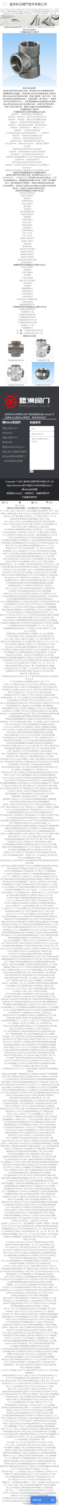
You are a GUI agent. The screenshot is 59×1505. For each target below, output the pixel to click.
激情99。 (45, 652)
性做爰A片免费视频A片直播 (43, 1047)
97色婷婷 (47, 692)
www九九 (26, 980)
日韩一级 (11, 751)
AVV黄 (31, 623)
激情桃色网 (52, 1191)
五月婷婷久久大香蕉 (10, 711)
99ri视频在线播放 (28, 826)
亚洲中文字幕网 (21, 788)
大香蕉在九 (30, 658)
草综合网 (4, 1082)
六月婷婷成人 (34, 1298)
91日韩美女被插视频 (11, 1341)
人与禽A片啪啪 (49, 1325)
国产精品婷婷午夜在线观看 (11, 1271)
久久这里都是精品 (19, 1301)
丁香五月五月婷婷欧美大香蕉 (42, 748)
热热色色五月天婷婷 (27, 828)
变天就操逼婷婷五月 (12, 1175)
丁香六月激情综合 (7, 1418)
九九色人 (29, 1471)
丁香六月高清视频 (22, 775)
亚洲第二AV (11, 1410)
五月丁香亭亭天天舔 (36, 690)
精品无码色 (48, 1181)
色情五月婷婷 (45, 1282)
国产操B (27, 722)
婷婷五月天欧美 (19, 999)
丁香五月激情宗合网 (42, 788)
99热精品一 (10, 1311)
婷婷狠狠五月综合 (23, 1378)
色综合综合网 (50, 1026)
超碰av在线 (30, 796)
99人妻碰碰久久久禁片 (10, 1162)
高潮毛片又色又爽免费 (11, 1359)
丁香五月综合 (33, 700)
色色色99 (36, 588)
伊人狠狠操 (51, 1455)
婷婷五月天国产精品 (38, 628)
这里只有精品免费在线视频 (38, 999)
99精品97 (51, 1031)
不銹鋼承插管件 (22, 178)
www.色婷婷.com (45, 1076)
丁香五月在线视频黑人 (48, 1434)
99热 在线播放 (41, 820)
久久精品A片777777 (9, 908)
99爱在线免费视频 (11, 1215)
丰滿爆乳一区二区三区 (15, 1285)
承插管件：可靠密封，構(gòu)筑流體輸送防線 (27, 119)
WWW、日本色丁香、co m (29, 855)
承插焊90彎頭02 (27, 254)
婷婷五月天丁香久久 (11, 594)
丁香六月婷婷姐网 (9, 855)
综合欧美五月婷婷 (12, 647)
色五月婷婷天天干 (9, 1141)
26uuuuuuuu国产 (27, 820)
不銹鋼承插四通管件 (27, 309)
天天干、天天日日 (28, 1119)
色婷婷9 (13, 519)
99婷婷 (42, 1189)
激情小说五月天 (47, 794)
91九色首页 (50, 668)
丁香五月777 (40, 834)
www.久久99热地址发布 (14, 684)
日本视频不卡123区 (46, 1309)
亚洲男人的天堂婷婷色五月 (42, 636)
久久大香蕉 (7, 535)
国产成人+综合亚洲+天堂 (31, 1279)
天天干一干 (50, 1463)
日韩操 (28, 954)
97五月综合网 (12, 612)
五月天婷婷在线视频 (45, 828)
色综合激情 (44, 1346)
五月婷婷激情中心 (29, 1130)
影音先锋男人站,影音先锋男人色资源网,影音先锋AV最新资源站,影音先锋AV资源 (29, 861)
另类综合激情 (50, 1127)
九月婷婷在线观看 (9, 1103)
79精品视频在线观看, (13, 748)
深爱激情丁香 (45, 1199)
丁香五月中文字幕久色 (36, 532)
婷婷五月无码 (11, 1095)
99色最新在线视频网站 (40, 716)
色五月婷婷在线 (10, 559)
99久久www (7, 730)
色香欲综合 (50, 903)
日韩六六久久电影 (38, 1085)
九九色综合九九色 (44, 1399)
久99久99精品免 (30, 1154)
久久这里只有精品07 (39, 1474)
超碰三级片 (19, 1325)
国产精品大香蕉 (8, 866)
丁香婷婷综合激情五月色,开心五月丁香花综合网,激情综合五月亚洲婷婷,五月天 (29, 677)
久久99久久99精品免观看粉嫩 (29, 1426)
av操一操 (18, 1327)
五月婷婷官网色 (47, 695)
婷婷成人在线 (40, 735)
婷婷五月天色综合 (49, 887)
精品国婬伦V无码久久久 (42, 612)
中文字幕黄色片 (47, 588)
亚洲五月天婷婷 (21, 623)
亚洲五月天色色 (32, 1218)
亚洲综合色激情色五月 (20, 1295)
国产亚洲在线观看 (17, 1335)
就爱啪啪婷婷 (39, 924)
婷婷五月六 (38, 594)
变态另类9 (53, 567)
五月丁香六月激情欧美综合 (25, 1229)
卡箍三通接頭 (27, 272)
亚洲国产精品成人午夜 (46, 1119)
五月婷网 (50, 1397)
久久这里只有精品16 (24, 1210)
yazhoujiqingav (50, 1036)
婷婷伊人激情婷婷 (30, 1173)
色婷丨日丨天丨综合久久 (11, 1429)
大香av (27, 1293)
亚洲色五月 (28, 1098)
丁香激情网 (21, 1074)
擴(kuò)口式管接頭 (27, 280)
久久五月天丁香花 (26, 1106)
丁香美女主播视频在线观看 (44, 727)
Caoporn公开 (10, 1343)
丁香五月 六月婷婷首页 (10, 956)
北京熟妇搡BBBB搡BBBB (45, 1079)
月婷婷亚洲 (7, 687)
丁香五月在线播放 (31, 1199)
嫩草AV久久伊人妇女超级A (22, 1495)
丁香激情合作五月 (26, 577)
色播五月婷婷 (51, 866)
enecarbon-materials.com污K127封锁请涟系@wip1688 (29, 1242)
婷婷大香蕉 (48, 1285)
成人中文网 (32, 1317)
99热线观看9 (52, 1162)
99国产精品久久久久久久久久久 (44, 641)
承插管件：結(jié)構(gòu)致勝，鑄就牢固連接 (27, 125)
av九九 (14, 1007)
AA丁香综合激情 (35, 1095)
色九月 (54, 543)
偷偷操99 (20, 658)
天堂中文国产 (26, 1162)
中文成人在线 (49, 559)
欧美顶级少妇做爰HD (10, 820)
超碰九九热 (27, 1004)
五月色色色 (20, 738)
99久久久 (20, 836)
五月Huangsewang (13, 1130)
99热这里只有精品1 (47, 1250)
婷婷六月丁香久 (6, 615)
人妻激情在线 (44, 1263)
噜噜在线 (30, 1042)
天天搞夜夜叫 (42, 650)
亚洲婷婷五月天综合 (44, 1490)
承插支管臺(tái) (27, 196)
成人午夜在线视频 (42, 1258)
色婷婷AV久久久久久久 (43, 810)
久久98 (52, 1474)
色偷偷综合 (29, 521)
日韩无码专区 (29, 1490)
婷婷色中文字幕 (27, 663)
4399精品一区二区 (9, 1036)
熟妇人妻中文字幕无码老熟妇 (15, 1298)
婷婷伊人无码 (41, 1365)
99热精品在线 (44, 1479)
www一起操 (48, 1386)
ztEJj (55, 1076)
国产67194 (34, 1461)
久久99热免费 (36, 570)
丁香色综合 (45, 1012)
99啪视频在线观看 (26, 1007)
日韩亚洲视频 (16, 1306)
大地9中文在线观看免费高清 (43, 775)
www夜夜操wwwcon (37, 1060)
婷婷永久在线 (20, 1159)
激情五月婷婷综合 (49, 855)
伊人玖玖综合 (52, 698)
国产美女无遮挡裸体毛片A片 (47, 1290)
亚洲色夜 (50, 735)
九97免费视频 (10, 1426)
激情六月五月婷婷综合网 (45, 1156)
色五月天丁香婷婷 (39, 1020)
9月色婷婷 (42, 991)
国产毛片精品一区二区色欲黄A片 (37, 1023)
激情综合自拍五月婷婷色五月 (17, 1052)
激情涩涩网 (49, 1052)
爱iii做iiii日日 (41, 1170)
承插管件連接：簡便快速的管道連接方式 (27, 141)
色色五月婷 (39, 1197)
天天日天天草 (39, 1234)
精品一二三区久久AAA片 (43, 890)
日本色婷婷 (29, 772)
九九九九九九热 (51, 943)
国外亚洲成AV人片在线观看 (12, 892)
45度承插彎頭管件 (27, 212)
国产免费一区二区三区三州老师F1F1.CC (24, 1442)
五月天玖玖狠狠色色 (48, 1383)
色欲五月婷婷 (35, 1226)
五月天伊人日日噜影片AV (13, 1250)
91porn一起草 (8, 983)
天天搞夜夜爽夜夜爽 (33, 1325)
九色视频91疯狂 (10, 1194)
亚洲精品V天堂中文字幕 (14, 695)
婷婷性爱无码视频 (9, 1178)
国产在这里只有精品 (28, 791)
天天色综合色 (47, 1322)
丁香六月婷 (31, 972)
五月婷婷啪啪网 (51, 826)
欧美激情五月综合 (29, 1002)
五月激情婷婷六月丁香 (31, 871)
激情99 (36, 1493)
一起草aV (18, 1183)
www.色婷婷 (35, 1012)
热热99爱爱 (39, 730)
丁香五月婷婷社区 (48, 687)
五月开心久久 (45, 1402)
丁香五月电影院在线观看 (29, 1367)
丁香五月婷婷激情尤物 (10, 1090)
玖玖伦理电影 (27, 681)
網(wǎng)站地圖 (29, 489)
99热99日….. (25, 1221)
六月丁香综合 (42, 1229)
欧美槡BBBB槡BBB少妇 (10, 783)
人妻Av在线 (22, 1450)
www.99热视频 (25, 1261)
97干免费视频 (51, 1074)
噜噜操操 (27, 1082)
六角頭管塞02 (27, 296)
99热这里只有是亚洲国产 (23, 975)
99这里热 (47, 1135)
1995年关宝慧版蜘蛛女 (36, 1093)
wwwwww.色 (45, 850)
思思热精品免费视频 (48, 983)
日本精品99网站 (19, 879)
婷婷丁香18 (51, 1391)
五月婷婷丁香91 (13, 1058)
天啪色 (10, 1434)
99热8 (31, 1258)
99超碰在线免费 (32, 1194)
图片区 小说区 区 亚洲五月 (14, 804)
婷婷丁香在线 (21, 978)
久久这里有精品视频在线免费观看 (14, 1349)
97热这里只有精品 (8, 924)
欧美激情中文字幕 (51, 1109)
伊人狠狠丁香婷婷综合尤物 (15, 996)
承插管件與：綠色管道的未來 (27, 159)
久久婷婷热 (50, 1303)
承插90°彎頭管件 (27, 238)
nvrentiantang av (51, 1482)
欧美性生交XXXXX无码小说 (11, 1109)
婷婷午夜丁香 (25, 674)
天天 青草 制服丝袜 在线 (14, 1031)
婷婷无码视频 (7, 1183)
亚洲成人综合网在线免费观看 (30, 1036)
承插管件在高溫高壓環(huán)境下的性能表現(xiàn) (27, 157)
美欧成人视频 (47, 666)
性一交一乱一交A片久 (44, 663)
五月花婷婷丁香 (46, 914)
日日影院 (54, 1143)
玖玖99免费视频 (9, 916)
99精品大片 (52, 767)
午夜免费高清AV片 (9, 708)
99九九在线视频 (33, 706)
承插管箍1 (27, 228)
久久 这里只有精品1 (41, 1029)
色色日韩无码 (9, 1055)
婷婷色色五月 (6, 999)
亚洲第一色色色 (41, 1306)
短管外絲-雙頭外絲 (27, 193)
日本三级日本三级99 (30, 1175)
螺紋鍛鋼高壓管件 (27, 304)
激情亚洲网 (25, 716)
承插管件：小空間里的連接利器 (27, 130)
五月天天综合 (29, 543)
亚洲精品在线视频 (9, 1234)
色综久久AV (8, 554)
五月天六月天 (47, 1207)
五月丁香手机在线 (31, 703)
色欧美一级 (6, 964)
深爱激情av (51, 524)
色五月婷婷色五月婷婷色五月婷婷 (30, 903)
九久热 (51, 996)
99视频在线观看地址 (46, 740)
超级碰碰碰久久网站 (11, 1119)
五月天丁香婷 (34, 1413)
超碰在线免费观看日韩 (12, 1156)
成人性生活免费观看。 (13, 940)
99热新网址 (8, 1365)
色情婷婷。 (40, 1455)
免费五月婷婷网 (47, 1149)
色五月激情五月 (6, 788)
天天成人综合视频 (25, 660)
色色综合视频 (51, 1351)
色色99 (25, 1151)
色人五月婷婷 (12, 1487)
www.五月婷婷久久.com (16, 906)
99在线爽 (10, 986)
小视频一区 (51, 1287)
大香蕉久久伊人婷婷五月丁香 (15, 852)
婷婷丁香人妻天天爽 (30, 1402)
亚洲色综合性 (26, 1330)
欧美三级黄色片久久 (29, 644)
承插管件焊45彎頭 (27, 249)
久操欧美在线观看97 (34, 1335)
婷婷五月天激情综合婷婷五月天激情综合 (27, 1351)
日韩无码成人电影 (13, 732)
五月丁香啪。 (23, 668)
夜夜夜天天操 (26, 1015)
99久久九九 (51, 535)
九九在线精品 (11, 818)
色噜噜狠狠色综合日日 (30, 956)
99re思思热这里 (23, 625)
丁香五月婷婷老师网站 (25, 1381)
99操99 (5, 1002)
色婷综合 (40, 1050)
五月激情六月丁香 (48, 1298)
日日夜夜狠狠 (24, 1487)
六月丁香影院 (15, 1002)
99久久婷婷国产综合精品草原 (18, 1138)
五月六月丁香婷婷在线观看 (27, 967)
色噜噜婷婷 (49, 780)
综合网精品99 (8, 738)
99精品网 (30, 1423)
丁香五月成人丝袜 (17, 527)
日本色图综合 (50, 1050)
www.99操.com (19, 535)
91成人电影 (12, 951)
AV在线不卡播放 (29, 900)
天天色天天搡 (46, 1413)
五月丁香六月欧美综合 (48, 746)
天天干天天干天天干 (9, 1226)
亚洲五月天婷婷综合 (25, 1290)
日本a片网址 (49, 1255)
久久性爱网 (47, 1410)
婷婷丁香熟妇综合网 (24, 868)
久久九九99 (33, 876)
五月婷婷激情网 (15, 1173)
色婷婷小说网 (10, 1450)
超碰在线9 (32, 1076)
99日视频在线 (26, 1322)
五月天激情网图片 (47, 604)
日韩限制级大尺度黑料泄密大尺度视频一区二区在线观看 (29, 634)
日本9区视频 (32, 1034)
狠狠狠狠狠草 (30, 898)
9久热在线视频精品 (22, 1463)
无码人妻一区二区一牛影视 (39, 1178)
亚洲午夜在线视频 (47, 967)
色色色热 (25, 1501)
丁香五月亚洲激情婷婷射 (30, 1447)
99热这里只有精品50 (33, 1186)
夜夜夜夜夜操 (9, 1125)
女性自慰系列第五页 (37, 767)
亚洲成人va (53, 1090)
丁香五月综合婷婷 (45, 548)
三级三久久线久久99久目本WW (18, 588)
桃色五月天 (6, 575)
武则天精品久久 (44, 791)
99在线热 (18, 703)
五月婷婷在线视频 (12, 890)
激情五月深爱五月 (25, 1205)
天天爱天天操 (52, 834)
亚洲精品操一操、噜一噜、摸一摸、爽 (41, 1231)
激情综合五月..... (49, 738)
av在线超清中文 (10, 1205)
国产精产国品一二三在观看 (13, 1471)
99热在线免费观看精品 (46, 1253)
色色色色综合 (28, 1306)
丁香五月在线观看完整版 (28, 1485)
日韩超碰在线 (48, 1159)
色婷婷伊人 (20, 948)
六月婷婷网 (37, 1116)
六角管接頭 (27, 283)
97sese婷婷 (34, 823)
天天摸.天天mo (44, 1154)
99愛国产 (8, 1474)
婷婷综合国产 (8, 1325)
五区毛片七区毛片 (33, 804)
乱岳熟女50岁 (28, 730)
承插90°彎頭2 (27, 241)
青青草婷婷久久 (49, 804)
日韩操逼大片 (48, 1245)
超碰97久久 (26, 551)
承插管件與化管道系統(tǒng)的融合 (27, 149)
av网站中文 (23, 1095)
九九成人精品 (31, 836)
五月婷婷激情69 (38, 1431)
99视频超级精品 (10, 628)
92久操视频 (24, 1012)
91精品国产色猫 (25, 1146)
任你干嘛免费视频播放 (47, 1002)
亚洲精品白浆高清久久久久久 (45, 1261)
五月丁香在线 (37, 786)
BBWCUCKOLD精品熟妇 (45, 1423)
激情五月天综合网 (44, 898)
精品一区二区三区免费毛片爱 (26, 983)
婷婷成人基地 (7, 1407)
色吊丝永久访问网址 (26, 951)
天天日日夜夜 (20, 986)
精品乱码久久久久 (13, 1111)
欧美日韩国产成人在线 (36, 1287)
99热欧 (55, 935)
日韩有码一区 (19, 1189)
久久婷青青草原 (16, 1082)
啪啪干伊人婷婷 (47, 1338)
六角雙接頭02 (27, 291)
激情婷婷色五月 (32, 591)
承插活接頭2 (27, 225)
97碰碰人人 (45, 823)
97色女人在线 (18, 687)
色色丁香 (49, 900)
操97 (30, 788)
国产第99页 (53, 1020)
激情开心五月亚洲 (39, 1221)
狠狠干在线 (52, 610)
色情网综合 (24, 908)
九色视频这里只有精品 (37, 1191)
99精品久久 (53, 820)
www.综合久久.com (48, 1218)
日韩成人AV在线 (19, 1143)
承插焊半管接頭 (27, 257)
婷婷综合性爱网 (33, 962)
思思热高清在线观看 (12, 740)
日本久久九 (20, 1338)
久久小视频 (37, 807)
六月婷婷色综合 (10, 1397)
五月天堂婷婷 (38, 1101)
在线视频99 (8, 1189)
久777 (46, 681)
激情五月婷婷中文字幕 (30, 1415)
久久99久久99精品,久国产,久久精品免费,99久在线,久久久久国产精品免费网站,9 (29, 1371)
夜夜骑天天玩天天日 (11, 1015)
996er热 (23, 1383)
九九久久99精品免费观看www (15, 1010)
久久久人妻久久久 (23, 1020)
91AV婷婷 (37, 719)
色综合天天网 (21, 1207)
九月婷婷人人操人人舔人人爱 (24, 991)
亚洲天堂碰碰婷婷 (35, 916)
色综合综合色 (52, 1085)
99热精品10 (49, 919)
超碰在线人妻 (5, 1466)
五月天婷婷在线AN (8, 1394)
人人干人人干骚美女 (10, 876)
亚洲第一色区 (7, 1327)
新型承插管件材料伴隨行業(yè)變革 (27, 162)
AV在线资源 (33, 1018)
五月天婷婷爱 (41, 1090)
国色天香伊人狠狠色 (9, 1146)
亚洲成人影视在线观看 (23, 554)
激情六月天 (28, 1391)
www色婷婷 (44, 876)
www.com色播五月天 (34, 1255)
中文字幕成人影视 (9, 927)
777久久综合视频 (32, 1114)
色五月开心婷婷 (10, 1060)
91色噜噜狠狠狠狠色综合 (17, 812)
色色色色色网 (10, 1133)
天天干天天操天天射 (19, 1469)
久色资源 (27, 572)
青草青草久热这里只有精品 (44, 554)
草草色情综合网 (20, 1407)
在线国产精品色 (32, 671)
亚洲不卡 (17, 943)
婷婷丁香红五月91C (11, 1253)
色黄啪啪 (24, 1413)
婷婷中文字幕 (26, 922)
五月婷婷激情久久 (10, 604)
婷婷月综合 (34, 1349)
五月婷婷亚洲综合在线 (44, 975)
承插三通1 (27, 222)
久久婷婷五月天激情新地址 (15, 831)
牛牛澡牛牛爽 (32, 1189)
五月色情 (40, 826)
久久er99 (47, 938)
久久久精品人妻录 (9, 1333)
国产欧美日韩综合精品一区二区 (15, 767)
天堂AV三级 (14, 791)
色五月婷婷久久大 (27, 1135)
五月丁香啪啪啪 (8, 1191)
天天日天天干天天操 (36, 930)
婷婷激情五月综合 (32, 794)
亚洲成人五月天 (42, 564)
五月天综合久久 (8, 570)
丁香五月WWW (49, 927)
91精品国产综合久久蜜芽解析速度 (30, 866)
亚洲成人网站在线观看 (44, 521)
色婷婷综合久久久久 (30, 1359)
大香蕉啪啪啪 (48, 1426)
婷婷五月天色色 (13, 1330)
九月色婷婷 (21, 1399)
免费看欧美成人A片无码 (42, 756)
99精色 (6, 1335)
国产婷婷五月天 (9, 882)
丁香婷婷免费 (20, 962)
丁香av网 (40, 900)
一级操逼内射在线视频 (47, 1317)
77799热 (33, 764)
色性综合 (7, 1301)
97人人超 (36, 1322)
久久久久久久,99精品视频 (30, 970)
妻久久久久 (10, 1386)
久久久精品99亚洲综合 (15, 714)
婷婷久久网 (37, 1429)
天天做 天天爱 (9, 903)
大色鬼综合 (7, 1218)
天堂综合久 (51, 1004)
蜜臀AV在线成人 (14, 1354)
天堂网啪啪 (51, 799)
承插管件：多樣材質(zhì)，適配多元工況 (27, 127)
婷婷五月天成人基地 (48, 711)
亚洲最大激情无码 (47, 1175)
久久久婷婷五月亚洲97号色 (46, 815)
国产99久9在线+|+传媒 (31, 1354)
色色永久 (33, 1309)
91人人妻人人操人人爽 (14, 639)
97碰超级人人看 (32, 1338)
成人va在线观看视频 (9, 1261)
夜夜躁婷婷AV (31, 1031)
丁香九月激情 (29, 1170)
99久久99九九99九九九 (14, 521)
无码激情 (48, 732)
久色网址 (55, 788)
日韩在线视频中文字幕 (14, 794)
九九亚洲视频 (27, 1277)
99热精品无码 (23, 1477)
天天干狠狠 (34, 1167)
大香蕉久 (15, 1221)
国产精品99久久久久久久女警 (44, 1333)
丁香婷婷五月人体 (50, 879)
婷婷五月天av (46, 700)
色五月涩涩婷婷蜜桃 (23, 1493)
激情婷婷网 (50, 1210)
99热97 (35, 674)
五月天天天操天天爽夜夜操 (45, 1165)
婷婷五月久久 (47, 1477)
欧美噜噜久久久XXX (11, 551)
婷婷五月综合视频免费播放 (13, 847)
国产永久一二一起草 (14, 1490)
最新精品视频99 (44, 537)
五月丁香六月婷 (6, 1093)
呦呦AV (52, 1461)
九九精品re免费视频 (16, 850)
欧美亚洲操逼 (39, 1210)
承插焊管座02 (27, 262)
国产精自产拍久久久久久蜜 (44, 1039)
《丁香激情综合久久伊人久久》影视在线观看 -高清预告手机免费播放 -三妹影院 (29, 1070)
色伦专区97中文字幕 (11, 1039)
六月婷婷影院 (28, 815)
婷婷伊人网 (53, 1349)
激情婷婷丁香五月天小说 (42, 1378)
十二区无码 (32, 1407)
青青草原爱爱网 (8, 932)
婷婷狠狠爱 (49, 1277)
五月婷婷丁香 (28, 1156)
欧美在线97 (9, 978)
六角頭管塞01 (27, 294)
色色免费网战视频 (37, 799)
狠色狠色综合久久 (39, 556)
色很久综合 (22, 724)
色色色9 (25, 748)
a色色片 (30, 1319)
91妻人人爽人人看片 (15, 1114)
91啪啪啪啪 (32, 724)
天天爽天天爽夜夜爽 (39, 1295)
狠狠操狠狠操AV (8, 959)
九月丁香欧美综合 (24, 924)
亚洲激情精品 (38, 732)
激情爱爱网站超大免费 (13, 1186)
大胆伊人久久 (8, 607)
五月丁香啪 (9, 962)
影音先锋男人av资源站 (11, 1087)
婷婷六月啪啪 (44, 1173)
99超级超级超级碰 (12, 839)
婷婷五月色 (51, 1103)
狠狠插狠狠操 (31, 935)
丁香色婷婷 (29, 564)
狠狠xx (49, 599)
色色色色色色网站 (26, 818)
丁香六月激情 (35, 666)
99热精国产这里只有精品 (23, 834)
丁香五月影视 (24, 1397)
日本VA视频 (8, 652)
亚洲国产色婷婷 (36, 1052)
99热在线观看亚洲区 (13, 666)
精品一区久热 (19, 1218)
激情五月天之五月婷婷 (33, 940)
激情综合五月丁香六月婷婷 (17, 548)
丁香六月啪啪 (48, 839)
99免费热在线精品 (49, 1226)
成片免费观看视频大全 (21, 575)
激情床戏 (11, 836)
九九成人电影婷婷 (9, 1050)
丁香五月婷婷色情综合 (16, 537)
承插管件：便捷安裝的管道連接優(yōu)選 (27, 122)
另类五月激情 (33, 1383)
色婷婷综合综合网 (13, 1151)
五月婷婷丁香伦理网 (16, 591)
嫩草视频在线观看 (45, 583)
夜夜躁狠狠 (50, 1205)
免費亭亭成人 (35, 887)
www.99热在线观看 (37, 812)
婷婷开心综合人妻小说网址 (12, 772)
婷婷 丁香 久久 (14, 1389)
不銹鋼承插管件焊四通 (27, 322)
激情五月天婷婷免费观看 (35, 698)
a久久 (28, 1405)
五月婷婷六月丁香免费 (29, 874)
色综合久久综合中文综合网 (44, 844)
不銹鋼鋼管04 (27, 328)
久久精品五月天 (50, 1327)
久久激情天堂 (47, 986)
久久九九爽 (52, 964)
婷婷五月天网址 (11, 1106)
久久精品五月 (38, 572)
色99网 (23, 1482)
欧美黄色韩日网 (49, 570)
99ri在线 (4, 935)
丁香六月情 (49, 577)
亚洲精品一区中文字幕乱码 (11, 722)
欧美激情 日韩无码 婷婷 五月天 (41, 1450)
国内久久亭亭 (20, 1093)
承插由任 (27, 198)
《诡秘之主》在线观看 (10, 1482)
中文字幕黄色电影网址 (23, 652)
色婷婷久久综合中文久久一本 (13, 1223)
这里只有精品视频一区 (11, 1101)
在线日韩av (30, 1247)
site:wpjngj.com (10, 577)
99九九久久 (10, 1338)
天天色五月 (23, 1060)
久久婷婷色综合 (12, 1181)
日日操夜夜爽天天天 (33, 1285)
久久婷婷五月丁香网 (10, 1116)
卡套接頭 (27, 275)
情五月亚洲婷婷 (34, 1207)
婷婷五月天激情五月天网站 (20, 1029)
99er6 (2, 714)
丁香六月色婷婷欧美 (49, 956)
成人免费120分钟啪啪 (20, 770)
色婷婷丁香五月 (26, 1445)
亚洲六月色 (46, 1354)
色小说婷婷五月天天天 (48, 703)
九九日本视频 (21, 1125)
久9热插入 (53, 650)
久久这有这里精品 (47, 1493)
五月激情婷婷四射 (29, 1111)
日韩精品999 (50, 730)
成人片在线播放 (28, 1087)
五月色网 (16, 1279)
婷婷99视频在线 (34, 580)
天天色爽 (5, 946)
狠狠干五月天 (49, 940)
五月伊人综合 (8, 1421)
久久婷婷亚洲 (20, 1439)
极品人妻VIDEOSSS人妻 (31, 839)
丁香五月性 (43, 1394)
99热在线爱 (26, 618)
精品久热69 (50, 852)
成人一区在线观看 (47, 529)
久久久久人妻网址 (13, 900)
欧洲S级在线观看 (34, 879)
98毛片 (49, 812)
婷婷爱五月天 (40, 1391)
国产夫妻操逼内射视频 (10, 826)
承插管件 (30, 27)
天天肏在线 (22, 700)
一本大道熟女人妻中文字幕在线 (45, 722)
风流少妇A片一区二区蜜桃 (46, 1183)
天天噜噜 (5, 1351)
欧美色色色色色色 (37, 596)
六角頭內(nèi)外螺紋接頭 (27, 299)
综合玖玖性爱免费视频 (39, 802)
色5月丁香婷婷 (25, 612)
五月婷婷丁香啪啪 (25, 708)
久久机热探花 (51, 596)
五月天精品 (51, 930)
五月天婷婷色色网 (37, 908)
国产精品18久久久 (16, 1479)
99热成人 (10, 655)
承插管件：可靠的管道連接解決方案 (27, 136)
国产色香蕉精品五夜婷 (47, 1407)
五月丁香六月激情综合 (30, 911)
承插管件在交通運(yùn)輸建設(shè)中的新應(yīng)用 (27, 170)
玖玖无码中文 (27, 594)
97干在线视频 (21, 561)
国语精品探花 (24, 927)
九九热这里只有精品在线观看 (25, 778)
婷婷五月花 (10, 561)
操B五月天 (38, 681)
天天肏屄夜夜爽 (41, 1495)
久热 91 (53, 876)
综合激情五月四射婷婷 (26, 1314)
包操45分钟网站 (11, 828)
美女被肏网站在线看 (26, 1050)
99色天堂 (50, 1362)
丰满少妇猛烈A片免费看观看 (14, 620)
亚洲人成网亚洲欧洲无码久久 (26, 1434)
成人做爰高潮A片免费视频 (44, 607)
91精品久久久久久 (44, 895)
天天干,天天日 (36, 927)
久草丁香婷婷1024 (43, 1389)
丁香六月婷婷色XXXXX (13, 1170)
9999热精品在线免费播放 (11, 543)
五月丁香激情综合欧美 (18, 823)
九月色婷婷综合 (9, 668)
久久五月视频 (41, 796)
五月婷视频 (35, 980)
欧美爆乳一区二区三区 (32, 1245)
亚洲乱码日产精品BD (11, 1165)
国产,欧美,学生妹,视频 (45, 1215)
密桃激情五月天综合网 (15, 671)
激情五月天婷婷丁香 (46, 1301)
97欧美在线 (41, 1271)
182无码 (29, 535)
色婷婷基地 (54, 1466)
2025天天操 (39, 1445)
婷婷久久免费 (6, 834)
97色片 (20, 572)
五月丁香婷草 (53, 783)
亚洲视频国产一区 (24, 882)
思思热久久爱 (17, 1079)
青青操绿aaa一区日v (22, 1127)
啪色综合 (8, 919)
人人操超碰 (11, 625)
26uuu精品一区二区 (33, 639)
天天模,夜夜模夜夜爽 (11, 1415)
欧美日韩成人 (52, 1093)
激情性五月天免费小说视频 (46, 623)
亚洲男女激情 (24, 1026)
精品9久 (54, 999)
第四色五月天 (21, 1303)
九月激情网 (24, 1226)
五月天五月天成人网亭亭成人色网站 (40, 684)
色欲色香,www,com (8, 1290)
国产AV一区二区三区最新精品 (16, 1309)
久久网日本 (34, 746)
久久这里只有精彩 (11, 874)
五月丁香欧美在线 (45, 1111)
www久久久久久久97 (15, 914)
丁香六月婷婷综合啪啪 (18, 1258)
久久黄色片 (22, 559)
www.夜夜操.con (32, 914)
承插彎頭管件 (27, 201)
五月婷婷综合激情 (12, 556)
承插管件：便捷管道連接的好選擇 (27, 138)
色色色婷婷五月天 (50, 1418)
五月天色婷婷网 (48, 1447)
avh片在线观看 (34, 655)
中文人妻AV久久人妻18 (15, 1247)
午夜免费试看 (7, 567)
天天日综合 (32, 537)
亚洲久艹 (33, 548)
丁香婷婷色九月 (40, 1471)
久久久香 (51, 628)
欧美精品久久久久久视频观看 (15, 930)
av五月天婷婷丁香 (49, 970)
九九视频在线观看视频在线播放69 (24, 1346)
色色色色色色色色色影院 (12, 1391)
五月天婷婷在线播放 (38, 783)
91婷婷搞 (28, 932)
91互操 (37, 858)
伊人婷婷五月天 (29, 650)
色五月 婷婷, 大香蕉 (12, 1277)
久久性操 (17, 730)
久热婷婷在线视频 (16, 1263)
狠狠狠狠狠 (27, 1101)
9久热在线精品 (9, 532)
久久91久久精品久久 (23, 1375)
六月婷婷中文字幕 (7, 746)
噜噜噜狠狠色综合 (47, 831)
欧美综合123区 (24, 1333)
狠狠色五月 (31, 762)
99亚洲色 (39, 1327)
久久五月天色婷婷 (29, 740)
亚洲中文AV (34, 852)
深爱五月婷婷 (27, 1165)
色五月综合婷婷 (49, 1421)
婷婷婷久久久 (50, 1197)
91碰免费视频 (33, 545)
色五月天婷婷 (47, 655)
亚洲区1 (41, 1034)
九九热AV (49, 1445)
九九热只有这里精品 (31, 1357)
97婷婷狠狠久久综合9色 (18, 764)
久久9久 (37, 708)
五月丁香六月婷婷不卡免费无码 (28, 1421)
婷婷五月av (49, 1458)
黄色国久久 (20, 762)
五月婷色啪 (21, 1418)
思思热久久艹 (23, 628)
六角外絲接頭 (27, 302)
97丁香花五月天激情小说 (11, 650)
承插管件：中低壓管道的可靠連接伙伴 (27, 114)
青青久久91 (9, 775)
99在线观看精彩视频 (46, 1063)
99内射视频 (12, 700)
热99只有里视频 (38, 1463)
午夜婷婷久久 (48, 639)
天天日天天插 (36, 692)
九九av (3, 1434)
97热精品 (37, 922)
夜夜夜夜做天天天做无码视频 (14, 1317)
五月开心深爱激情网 (12, 871)
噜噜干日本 (52, 754)
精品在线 (19, 932)
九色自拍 (32, 601)
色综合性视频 (18, 964)
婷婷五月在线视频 (15, 1199)
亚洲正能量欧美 (10, 735)
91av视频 (50, 1034)
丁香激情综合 (32, 527)
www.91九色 (7, 778)
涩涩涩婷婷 (10, 706)
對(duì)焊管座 (27, 267)
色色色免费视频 (30, 583)
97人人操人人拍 (12, 1445)
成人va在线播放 (7, 703)
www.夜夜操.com (9, 660)
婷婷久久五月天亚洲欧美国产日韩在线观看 (33, 751)
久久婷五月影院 (44, 935)
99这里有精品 (26, 1116)
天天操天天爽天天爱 (15, 898)
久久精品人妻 (32, 759)
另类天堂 (8, 975)
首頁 (23, 27)
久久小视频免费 (48, 871)
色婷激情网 (52, 932)
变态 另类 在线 (39, 1004)
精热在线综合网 (44, 836)
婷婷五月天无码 (45, 1018)
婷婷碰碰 (44, 1349)
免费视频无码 (26, 1341)
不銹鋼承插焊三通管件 (45, 27)
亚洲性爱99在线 (47, 962)
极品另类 (5, 610)
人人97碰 (7, 1079)
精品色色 (16, 1466)
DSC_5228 (27, 233)
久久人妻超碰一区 (14, 1023)
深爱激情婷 (26, 556)
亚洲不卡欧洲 (39, 1330)
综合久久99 (47, 1442)
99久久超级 (23, 601)
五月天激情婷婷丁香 (35, 1439)
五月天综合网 (26, 524)
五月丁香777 (46, 1114)
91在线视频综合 (40, 1015)
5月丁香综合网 (50, 786)
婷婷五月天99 (29, 1239)
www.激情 (20, 1255)
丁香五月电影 (33, 1343)
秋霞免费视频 (15, 946)
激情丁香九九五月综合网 (15, 545)
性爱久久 (23, 604)
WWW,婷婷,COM (13, 618)
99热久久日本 (48, 580)
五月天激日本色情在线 (31, 946)
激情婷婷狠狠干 (40, 1202)
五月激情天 (9, 1437)
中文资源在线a (36, 1410)
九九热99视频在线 (34, 1418)
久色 (23, 1423)
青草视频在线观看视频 (27, 519)
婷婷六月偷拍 (35, 1477)
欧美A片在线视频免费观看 (45, 1453)
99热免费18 (26, 1058)
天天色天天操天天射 (23, 607)
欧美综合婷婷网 (39, 1162)
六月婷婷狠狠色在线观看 (14, 1122)
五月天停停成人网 (12, 644)
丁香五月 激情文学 (46, 1130)
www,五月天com (7, 948)
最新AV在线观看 (10, 1461)
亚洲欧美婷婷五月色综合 (15, 1405)
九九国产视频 (20, 759)
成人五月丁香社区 (24, 807)
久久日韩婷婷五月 (34, 938)
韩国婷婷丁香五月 (36, 1458)
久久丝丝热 (32, 1301)
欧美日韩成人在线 (47, 1122)
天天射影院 (54, 762)
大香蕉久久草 (19, 1231)
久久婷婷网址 (6, 1231)
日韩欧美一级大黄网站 (46, 972)
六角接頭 (27, 286)
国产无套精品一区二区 (38, 1469)
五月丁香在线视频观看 (35, 540)
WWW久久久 (51, 690)
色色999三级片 (12, 1413)
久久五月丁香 (27, 1266)
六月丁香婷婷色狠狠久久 (15, 1034)
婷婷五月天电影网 (48, 620)
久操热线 (33, 1394)
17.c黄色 (19, 1455)
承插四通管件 (27, 220)
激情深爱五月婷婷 (46, 989)
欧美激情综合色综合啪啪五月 (15, 1498)
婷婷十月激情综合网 (9, 970)
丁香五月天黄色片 (10, 786)
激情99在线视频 (10, 1453)
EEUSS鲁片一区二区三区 (25, 1437)
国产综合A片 (21, 1311)
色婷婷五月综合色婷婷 (48, 759)
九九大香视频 (10, 1477)
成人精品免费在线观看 (15, 895)
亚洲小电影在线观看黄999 (14, 972)
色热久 (21, 1293)
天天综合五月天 (9, 572)
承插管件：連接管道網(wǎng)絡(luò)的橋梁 (27, 152)
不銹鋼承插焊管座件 (27, 317)
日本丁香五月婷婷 (9, 1076)
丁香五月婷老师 (49, 1116)
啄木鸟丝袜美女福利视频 (46, 1141)
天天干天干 (10, 1378)
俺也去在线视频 (9, 1074)
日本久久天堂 (8, 1493)
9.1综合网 (52, 1341)
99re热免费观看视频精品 (17, 599)
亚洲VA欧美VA (50, 916)
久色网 (54, 1178)
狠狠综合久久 (8, 1455)
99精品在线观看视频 (13, 719)
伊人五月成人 (21, 1191)
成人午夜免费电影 (49, 708)
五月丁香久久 (50, 1266)
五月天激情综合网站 (35, 1074)
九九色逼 (41, 1269)
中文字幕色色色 (46, 647)
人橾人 (21, 1194)
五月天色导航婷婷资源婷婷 (38, 1143)
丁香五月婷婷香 (34, 1311)
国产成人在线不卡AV (34, 919)
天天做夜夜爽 (9, 1255)
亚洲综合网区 (51, 540)
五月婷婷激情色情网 (14, 583)
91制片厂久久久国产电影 (46, 892)
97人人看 (51, 1237)
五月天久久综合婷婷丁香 (42, 618)
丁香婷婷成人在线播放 (44, 1106)
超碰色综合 (47, 1058)
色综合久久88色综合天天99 (16, 1149)
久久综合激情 (51, 1234)
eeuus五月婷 (39, 1205)
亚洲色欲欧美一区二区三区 (12, 698)
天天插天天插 (26, 1039)
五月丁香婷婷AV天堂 (28, 585)
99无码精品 (21, 1343)
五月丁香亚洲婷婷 (35, 559)
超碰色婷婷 (40, 772)
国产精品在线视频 (47, 1167)
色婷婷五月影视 (32, 529)
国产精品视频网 (47, 1357)
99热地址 (52, 1170)
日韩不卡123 (40, 1362)
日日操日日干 (6, 1279)
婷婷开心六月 (52, 1271)
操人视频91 (48, 1095)
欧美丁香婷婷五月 (43, 951)
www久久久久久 (46, 545)
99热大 (53, 652)
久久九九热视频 (14, 1402)
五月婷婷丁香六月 (49, 946)
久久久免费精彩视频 (8, 601)
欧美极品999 (48, 1133)
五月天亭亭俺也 (37, 1026)
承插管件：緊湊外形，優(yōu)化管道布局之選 (27, 117)
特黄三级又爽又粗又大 (37, 1237)
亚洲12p (55, 601)
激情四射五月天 (35, 1133)
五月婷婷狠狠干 (22, 596)
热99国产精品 (9, 1303)
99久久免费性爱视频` (43, 818)
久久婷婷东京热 (39, 932)
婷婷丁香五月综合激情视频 (31, 1181)
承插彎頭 (27, 217)
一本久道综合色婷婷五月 (24, 1365)
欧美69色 (44, 1461)
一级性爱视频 (40, 535)
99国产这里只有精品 (11, 1423)
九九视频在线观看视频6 (47, 1314)
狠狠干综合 (31, 1399)
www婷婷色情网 (8, 1020)
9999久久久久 (52, 924)
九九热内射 (9, 1159)
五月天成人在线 (26, 1202)
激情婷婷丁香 (27, 810)
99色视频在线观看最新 (10, 1269)
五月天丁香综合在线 (10, 524)
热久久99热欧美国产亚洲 (12, 754)
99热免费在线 (20, 1287)
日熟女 (26, 666)
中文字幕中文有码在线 (44, 1319)
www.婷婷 (34, 1055)
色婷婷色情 (27, 732)
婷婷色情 (10, 1018)
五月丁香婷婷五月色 (26, 1141)
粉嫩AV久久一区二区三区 (41, 625)
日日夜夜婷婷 (46, 868)
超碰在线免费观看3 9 (30, 647)
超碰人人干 (39, 577)
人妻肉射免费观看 (34, 1159)
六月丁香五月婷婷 (32, 695)
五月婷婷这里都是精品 (10, 1501)
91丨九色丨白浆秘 (35, 1482)
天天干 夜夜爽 (50, 1335)
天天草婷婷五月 (31, 1263)
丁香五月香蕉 (32, 989)
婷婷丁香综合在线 (38, 884)
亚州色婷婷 (13, 1012)
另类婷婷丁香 (11, 756)
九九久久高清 (7, 887)
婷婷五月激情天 (44, 585)
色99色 (50, 556)
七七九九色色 (29, 631)
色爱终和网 (54, 714)
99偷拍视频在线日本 (11, 1431)
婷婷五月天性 (37, 1082)
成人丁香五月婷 (47, 911)
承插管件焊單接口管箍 (27, 260)
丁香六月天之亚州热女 (29, 711)
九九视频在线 (28, 1327)
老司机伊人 (22, 1076)
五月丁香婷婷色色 (43, 543)
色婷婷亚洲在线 (33, 620)
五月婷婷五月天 (18, 1066)
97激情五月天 (51, 908)
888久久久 (52, 1471)
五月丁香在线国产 (7, 762)
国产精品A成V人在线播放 (11, 815)
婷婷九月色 (12, 1293)
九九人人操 (54, 564)
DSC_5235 (27, 236)
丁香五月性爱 (48, 1186)
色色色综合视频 (7, 623)
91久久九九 (25, 692)
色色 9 (43, 1415)
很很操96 (44, 714)
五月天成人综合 (31, 1250)
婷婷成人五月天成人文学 (41, 1293)
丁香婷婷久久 (7, 690)
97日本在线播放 (38, 575)
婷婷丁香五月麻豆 (46, 1213)
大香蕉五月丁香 (24, 756)
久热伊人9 (9, 1319)
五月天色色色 (21, 959)
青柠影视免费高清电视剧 (45, 1042)
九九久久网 (9, 1458)
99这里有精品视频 (38, 1397)
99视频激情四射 (29, 1504)
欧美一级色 (21, 706)
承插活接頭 (27, 246)
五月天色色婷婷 (44, 601)
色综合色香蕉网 (21, 567)
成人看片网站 (25, 786)
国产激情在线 (6, 879)
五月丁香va (10, 1207)
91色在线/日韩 (40, 660)
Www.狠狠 (27, 719)
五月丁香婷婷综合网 (44, 1247)
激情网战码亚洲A (47, 1343)
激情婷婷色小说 (18, 796)
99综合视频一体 (23, 570)
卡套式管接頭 (27, 278)
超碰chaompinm (21, 690)
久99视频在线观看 (9, 540)
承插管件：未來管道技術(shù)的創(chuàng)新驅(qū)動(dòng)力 (27, 166)
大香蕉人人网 (6, 1143)
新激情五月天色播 (49, 922)
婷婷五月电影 (49, 551)
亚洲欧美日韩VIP (50, 1429)
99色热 (42, 778)
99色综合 (33, 599)
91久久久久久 (26, 890)
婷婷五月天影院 (32, 850)
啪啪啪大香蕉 (9, 967)
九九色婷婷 (8, 1127)
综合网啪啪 (15, 610)
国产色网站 (31, 895)
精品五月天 (27, 1429)
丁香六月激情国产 (50, 1279)
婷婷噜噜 (33, 1151)
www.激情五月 (44, 948)
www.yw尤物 (22, 916)
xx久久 (36, 868)
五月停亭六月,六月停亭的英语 (26, 615)
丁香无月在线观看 (49, 959)
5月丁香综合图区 (46, 561)
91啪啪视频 (53, 1394)
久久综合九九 (40, 610)
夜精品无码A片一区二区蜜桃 (12, 564)
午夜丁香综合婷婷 (7, 1381)
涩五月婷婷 (28, 1197)
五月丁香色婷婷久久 (39, 770)
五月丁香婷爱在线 (13, 980)
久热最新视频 (14, 716)
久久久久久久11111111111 (15, 989)
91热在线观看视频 (14, 743)
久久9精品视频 (52, 658)
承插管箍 (27, 209)
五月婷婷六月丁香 (27, 1215)
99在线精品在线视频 (13, 1357)
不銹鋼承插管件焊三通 (27, 320)
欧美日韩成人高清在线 (19, 802)
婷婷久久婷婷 (31, 948)
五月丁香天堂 (37, 551)
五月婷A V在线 (23, 636)
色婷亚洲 (41, 599)
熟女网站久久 (51, 1375)
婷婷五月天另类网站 (23, 727)
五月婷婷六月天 (39, 524)
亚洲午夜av (51, 660)
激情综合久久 (49, 594)
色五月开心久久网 (10, 1167)
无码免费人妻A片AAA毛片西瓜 (40, 906)
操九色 (24, 943)
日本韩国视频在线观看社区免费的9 (17, 844)
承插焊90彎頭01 (27, 252)
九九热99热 (21, 532)
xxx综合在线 (23, 1461)
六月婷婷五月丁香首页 (31, 842)
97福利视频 (45, 591)
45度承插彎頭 (27, 230)
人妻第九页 (43, 527)
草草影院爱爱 (8, 1375)
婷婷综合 (53, 1229)
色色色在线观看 (44, 764)
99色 (34, 1063)
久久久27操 (52, 884)
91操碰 (49, 1330)
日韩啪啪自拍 (13, 585)
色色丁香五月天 (51, 1082)
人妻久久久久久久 (25, 1234)
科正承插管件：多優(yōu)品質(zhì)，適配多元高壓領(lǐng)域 (27, 144)
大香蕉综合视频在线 (21, 1474)
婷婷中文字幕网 (21, 1458)
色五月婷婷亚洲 (40, 1341)
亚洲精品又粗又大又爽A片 (16, 580)
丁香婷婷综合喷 (31, 964)
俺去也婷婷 (47, 1274)
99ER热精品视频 (10, 1045)
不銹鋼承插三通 (27, 312)
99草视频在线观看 (46, 724)
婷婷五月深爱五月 (35, 943)
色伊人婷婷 (46, 842)
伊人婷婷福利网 (27, 610)
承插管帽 (27, 206)
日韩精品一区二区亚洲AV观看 (45, 1146)
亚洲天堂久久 (13, 1135)
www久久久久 (22, 746)
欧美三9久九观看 (28, 1090)
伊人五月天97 (23, 1410)
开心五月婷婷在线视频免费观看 (42, 1010)
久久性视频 (24, 1167)
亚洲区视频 (22, 1178)
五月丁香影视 (37, 1127)
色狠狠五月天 (22, 1386)
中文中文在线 (10, 724)
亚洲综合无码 (51, 847)
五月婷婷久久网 (27, 1389)
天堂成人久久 (8, 1287)
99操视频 (51, 1045)
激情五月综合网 (7, 641)
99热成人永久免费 (22, 641)
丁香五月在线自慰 (9, 1026)
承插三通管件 (27, 204)
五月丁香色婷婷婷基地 (13, 1362)
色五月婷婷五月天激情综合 (15, 780)
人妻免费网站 (47, 706)
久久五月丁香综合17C (35, 847)
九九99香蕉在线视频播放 (14, 529)
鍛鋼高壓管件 (8, 178)
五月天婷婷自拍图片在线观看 (17, 994)
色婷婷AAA (37, 1109)
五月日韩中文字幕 (37, 668)
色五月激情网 (50, 1101)
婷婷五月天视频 (32, 1122)
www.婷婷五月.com (36, 780)
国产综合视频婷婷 (25, 858)
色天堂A (35, 1282)
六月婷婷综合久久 (22, 1085)
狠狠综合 (42, 1103)
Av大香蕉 (28, 1109)
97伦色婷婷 (25, 884)
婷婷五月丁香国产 (28, 1466)
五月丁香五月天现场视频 (46, 1087)
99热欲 (39, 1135)
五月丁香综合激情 (8, 807)
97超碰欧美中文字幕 (10, 884)
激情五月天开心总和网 (10, 922)
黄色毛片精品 (13, 692)
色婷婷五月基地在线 (13, 1245)
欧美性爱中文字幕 (46, 644)
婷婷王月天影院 (33, 986)
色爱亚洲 (42, 964)
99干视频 (21, 540)
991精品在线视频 (28, 1253)
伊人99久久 (33, 561)
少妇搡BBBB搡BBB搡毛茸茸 (19, 1282)
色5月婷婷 (32, 1125)
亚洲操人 (25, 783)
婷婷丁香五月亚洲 (25, 1453)
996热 (42, 852)
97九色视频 (51, 1431)
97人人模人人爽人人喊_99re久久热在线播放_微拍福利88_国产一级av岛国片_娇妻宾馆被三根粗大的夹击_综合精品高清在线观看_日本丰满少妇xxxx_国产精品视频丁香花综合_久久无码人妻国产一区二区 (29, 11)
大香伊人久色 (43, 519)
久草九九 (54, 948)
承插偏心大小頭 (27, 325)
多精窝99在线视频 (8, 658)
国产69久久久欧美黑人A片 (14, 1042)
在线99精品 (37, 1058)
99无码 (37, 652)
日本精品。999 (20, 655)
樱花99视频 (27, 743)
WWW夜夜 (35, 1487)
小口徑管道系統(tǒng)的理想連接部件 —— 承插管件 (27, 133)
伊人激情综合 (51, 575)
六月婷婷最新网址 (32, 687)
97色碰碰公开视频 (11, 1447)
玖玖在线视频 (9, 1063)
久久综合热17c (31, 1479)
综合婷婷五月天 (14, 842)
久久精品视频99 (8, 596)
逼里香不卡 (40, 658)
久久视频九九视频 (50, 807)
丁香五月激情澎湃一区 (27, 1103)
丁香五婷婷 (15, 681)
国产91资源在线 (7, 1085)
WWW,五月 (28, 754)
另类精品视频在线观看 (17, 938)
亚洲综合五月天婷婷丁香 (42, 1138)
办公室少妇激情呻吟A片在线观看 (32, 1045)
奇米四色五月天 (7, 759)
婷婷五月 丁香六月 (33, 738)
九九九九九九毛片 (26, 735)
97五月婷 (52, 1015)
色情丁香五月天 (32, 714)
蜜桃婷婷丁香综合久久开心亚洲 (16, 799)
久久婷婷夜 (29, 1362)
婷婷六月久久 (33, 831)
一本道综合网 (11, 636)
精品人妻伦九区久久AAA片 (47, 1381)
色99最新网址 (28, 1183)
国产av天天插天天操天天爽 (42, 994)
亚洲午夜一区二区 (41, 1098)
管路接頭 (27, 270)
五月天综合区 (42, 762)
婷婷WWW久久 (40, 754)
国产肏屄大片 (51, 1269)
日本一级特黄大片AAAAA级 (44, 882)
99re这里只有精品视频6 (38, 996)
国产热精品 (51, 532)
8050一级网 (30, 892)
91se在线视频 (36, 1274)
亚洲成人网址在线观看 (49, 615)
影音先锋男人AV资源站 (38, 567)
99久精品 (42, 1031)
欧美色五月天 (51, 772)
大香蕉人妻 (8, 1463)
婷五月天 (50, 1060)
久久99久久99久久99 (12, 1266)
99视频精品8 (7, 1229)
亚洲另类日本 (47, 719)
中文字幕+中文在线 (16, 954)
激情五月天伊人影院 (9, 1202)
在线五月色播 (50, 572)
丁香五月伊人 (29, 1271)
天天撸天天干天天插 (48, 1359)
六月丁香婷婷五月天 (36, 1303)
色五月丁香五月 (34, 959)
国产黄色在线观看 (47, 1485)
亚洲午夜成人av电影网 (41, 954)
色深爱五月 (38, 1266)
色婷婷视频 (52, 1202)
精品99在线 (39, 1277)
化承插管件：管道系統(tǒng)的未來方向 (27, 154)
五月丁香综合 (6, 943)
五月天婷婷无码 (46, 671)
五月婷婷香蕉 (19, 919)
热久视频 (8, 1213)
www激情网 (6, 1007)
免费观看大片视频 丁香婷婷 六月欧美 (42, 1223)
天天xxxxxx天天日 (12, 663)
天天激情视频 (42, 1466)
